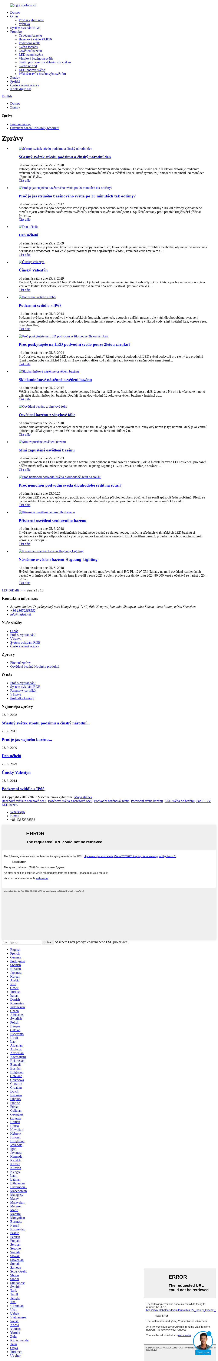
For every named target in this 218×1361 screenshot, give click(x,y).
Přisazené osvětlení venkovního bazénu (52, 520)
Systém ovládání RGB (25, 28)
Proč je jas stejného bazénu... (27, 739)
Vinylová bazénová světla (36, 58)
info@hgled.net (20, 614)
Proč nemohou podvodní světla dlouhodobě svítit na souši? (70, 485)
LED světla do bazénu (180, 801)
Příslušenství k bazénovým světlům (42, 74)
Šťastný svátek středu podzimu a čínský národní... (46, 723)
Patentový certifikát (23, 690)
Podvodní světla (29, 43)
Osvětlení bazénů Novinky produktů (34, 128)
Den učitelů (28, 235)
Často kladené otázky (24, 85)
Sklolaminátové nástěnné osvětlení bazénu (55, 379)
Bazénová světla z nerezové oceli (24, 801)
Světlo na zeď (28, 66)
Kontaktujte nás (20, 89)
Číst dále (24, 180)
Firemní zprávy (20, 124)
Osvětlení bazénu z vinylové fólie (47, 415)
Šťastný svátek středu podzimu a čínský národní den (65, 157)
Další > (17, 590)
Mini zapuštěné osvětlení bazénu (47, 450)
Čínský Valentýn (33, 270)
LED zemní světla (31, 54)
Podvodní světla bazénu (147, 801)
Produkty (16, 31)
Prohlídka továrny (22, 698)
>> (24, 590)
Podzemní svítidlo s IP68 (40, 305)
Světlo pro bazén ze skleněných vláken (45, 62)
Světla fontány (28, 47)
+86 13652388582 (23, 610)
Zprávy (15, 77)
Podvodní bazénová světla (111, 801)
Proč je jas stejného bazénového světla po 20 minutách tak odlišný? (77, 196)
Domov (15, 12)
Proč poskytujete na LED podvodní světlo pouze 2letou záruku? (75, 344)
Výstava (24, 24)
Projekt (15, 81)
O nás (14, 16)
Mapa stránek (83, 797)
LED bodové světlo (32, 70)
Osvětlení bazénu (30, 35)
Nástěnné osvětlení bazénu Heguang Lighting (58, 559)
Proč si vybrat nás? (31, 20)
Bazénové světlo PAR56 (35, 39)
